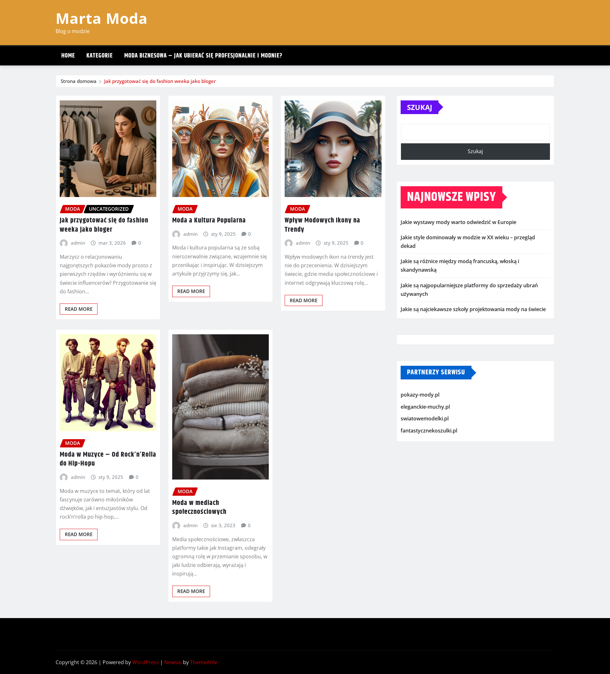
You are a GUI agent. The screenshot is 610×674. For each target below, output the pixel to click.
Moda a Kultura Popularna (209, 220)
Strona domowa (79, 81)
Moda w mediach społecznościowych (199, 508)
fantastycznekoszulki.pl (429, 430)
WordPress (145, 662)
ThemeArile (203, 662)
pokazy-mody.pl (420, 394)
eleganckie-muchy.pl (425, 406)
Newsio (173, 662)
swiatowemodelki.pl (425, 418)
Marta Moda (102, 18)
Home (68, 55)
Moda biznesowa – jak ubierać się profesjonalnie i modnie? (203, 55)
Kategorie (99, 55)
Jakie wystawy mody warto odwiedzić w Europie (458, 222)
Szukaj (419, 107)
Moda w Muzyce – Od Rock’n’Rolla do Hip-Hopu (108, 459)
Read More (78, 309)
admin (78, 243)
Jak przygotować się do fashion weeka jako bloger (160, 81)
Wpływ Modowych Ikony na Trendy (322, 225)
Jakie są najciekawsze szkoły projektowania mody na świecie (473, 309)
